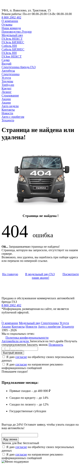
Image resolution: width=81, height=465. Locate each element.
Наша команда (11, 28)
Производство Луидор (17, 31)
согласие (21, 357)
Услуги (6, 77)
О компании (10, 21)
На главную (10, 274)
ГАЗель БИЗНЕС (13, 42)
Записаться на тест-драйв (47, 341)
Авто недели (10, 106)
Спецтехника (10, 74)
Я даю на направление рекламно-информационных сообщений (33, 366)
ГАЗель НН (9, 53)
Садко (6, 60)
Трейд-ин (8, 84)
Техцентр (8, 120)
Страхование (10, 95)
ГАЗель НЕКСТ (12, 38)
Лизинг (7, 92)
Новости (7, 113)
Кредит (6, 88)
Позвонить (56, 344)
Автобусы (8, 70)
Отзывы (7, 24)
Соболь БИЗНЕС (13, 49)
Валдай (6, 63)
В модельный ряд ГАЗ (40, 274)
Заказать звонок (37, 344)
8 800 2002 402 (11, 17)
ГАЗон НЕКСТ (12, 56)
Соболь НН (9, 45)
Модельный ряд (12, 35)
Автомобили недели (16, 341)
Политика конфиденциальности (27, 337)
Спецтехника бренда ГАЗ (19, 67)
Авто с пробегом (13, 116)
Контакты (8, 109)
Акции (6, 99)
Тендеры (7, 81)
